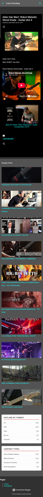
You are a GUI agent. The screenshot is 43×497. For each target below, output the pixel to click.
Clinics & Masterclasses (21, 454)
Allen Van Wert (8, 139)
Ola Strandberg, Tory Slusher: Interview (15, 235)
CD (21, 423)
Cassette (21, 439)
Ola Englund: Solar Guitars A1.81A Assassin (16, 185)
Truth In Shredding (13, 3)
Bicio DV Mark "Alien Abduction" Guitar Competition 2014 (21, 126)
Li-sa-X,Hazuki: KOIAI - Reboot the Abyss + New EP (19, 336)
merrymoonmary (26, 494)
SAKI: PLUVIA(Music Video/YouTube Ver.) (15, 383)
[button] (4, 27)
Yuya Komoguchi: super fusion (12, 407)
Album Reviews (21, 458)
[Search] (40, 3)
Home (6, 484)
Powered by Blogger (22, 490)
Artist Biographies (21, 467)
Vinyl (21, 431)
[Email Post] (4, 136)
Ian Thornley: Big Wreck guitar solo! (14, 359)
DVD (21, 427)
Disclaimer (8, 486)
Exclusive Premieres (21, 462)
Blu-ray (21, 435)
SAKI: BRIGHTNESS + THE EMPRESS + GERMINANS (19, 259)
